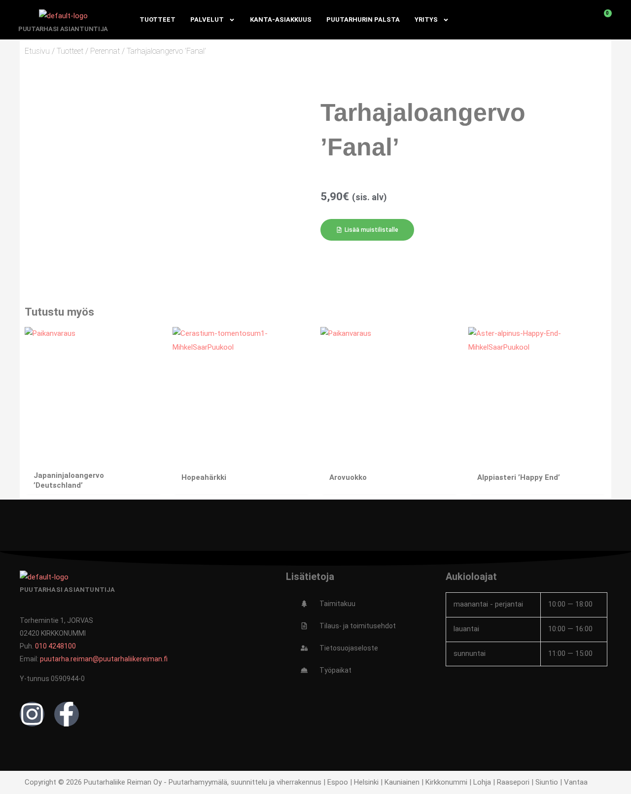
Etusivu (37, 51)
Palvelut (207, 19)
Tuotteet (157, 19)
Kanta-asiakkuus (281, 19)
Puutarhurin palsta (363, 19)
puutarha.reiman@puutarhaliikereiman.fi (104, 659)
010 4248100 (55, 646)
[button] (367, 230)
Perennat (105, 51)
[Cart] (602, 19)
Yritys (426, 19)
